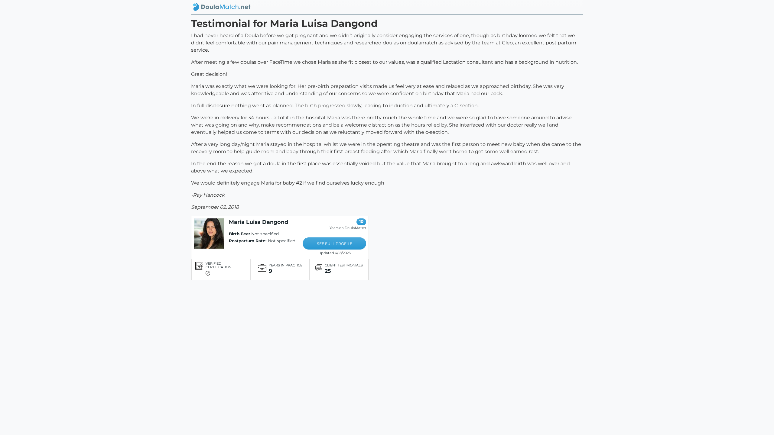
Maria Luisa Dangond (258, 222)
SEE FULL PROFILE (334, 243)
